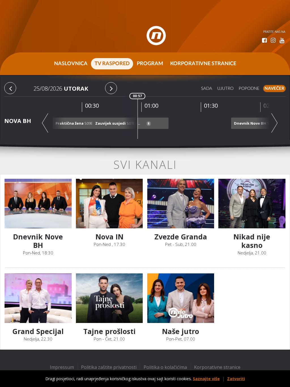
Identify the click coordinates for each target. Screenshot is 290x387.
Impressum (62, 367)
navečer (274, 88)
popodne (249, 88)
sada (206, 88)
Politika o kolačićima (165, 367)
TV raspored (112, 63)
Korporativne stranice (203, 63)
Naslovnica (71, 63)
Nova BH (17, 121)
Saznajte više (206, 378)
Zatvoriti (236, 378)
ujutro (225, 88)
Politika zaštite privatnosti (109, 367)
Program (150, 63)
